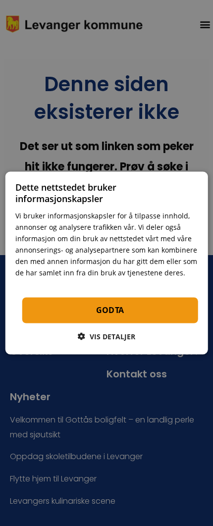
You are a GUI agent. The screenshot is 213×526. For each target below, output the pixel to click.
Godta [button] (110, 310)
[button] (106, 336)
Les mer (29, 284)
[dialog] (106, 263)
